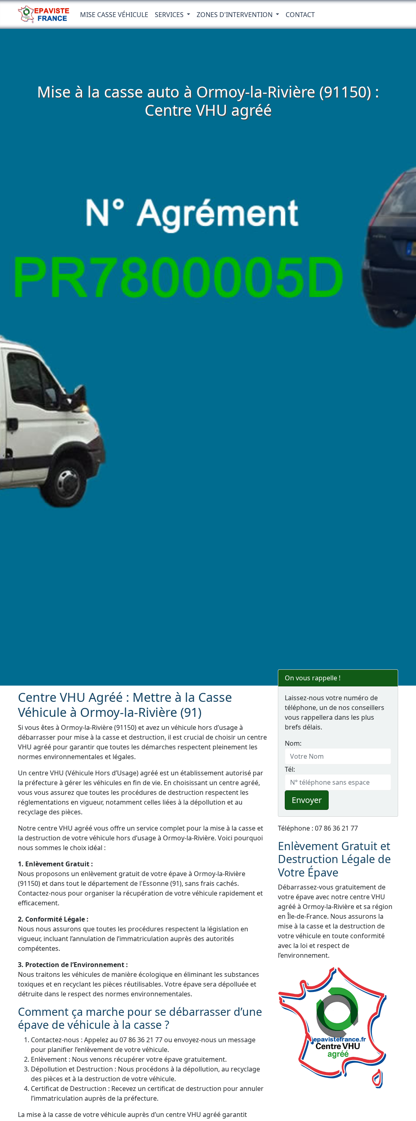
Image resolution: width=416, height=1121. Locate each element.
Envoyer (307, 799)
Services (170, 14)
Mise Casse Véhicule (114, 14)
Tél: (290, 769)
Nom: (293, 743)
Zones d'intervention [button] (235, 14)
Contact (300, 14)
